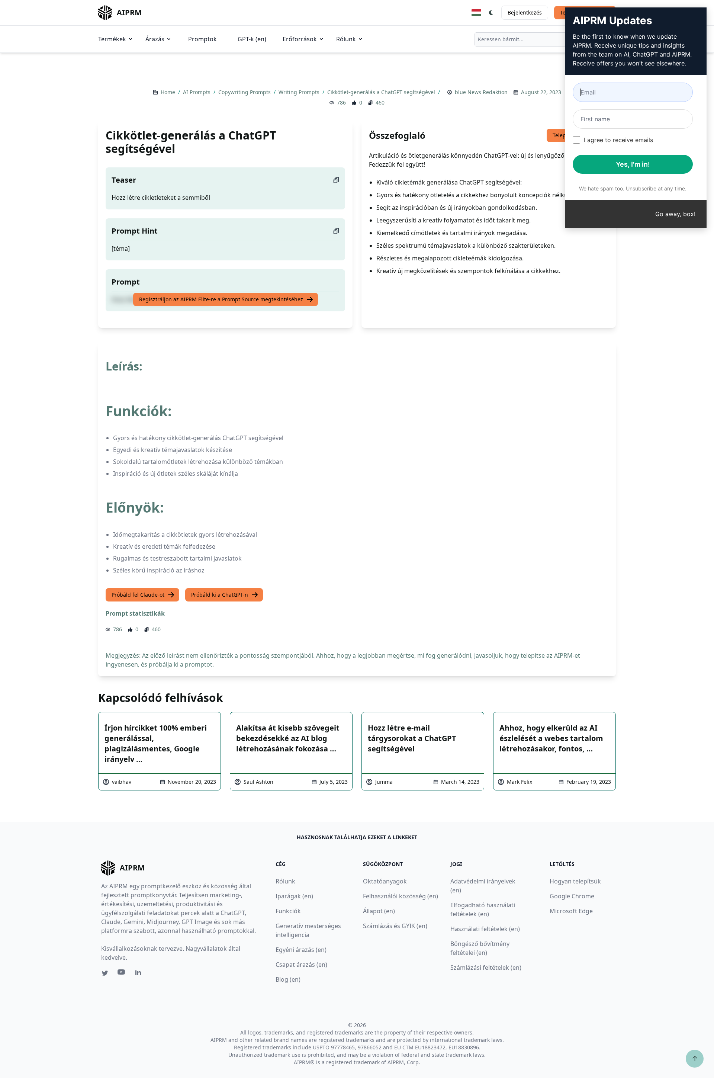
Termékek (112, 39)
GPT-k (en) (252, 39)
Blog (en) (288, 979)
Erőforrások (300, 39)
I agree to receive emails (618, 140)
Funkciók (288, 911)
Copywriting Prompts (245, 92)
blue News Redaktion (481, 92)
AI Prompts (197, 92)
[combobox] (545, 39)
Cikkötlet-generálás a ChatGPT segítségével (382, 92)
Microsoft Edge (571, 911)
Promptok (202, 39)
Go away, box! (675, 214)
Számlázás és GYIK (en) (395, 926)
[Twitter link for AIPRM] (105, 973)
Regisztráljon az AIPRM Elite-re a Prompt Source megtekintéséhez (221, 299)
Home (169, 92)
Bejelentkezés (525, 12)
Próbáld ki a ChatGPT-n (219, 594)
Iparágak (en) (294, 896)
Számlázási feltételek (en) (485, 967)
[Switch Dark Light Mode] (491, 13)
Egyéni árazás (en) (301, 950)
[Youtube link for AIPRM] (122, 973)
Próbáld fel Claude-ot (138, 594)
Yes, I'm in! (633, 164)
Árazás (154, 39)
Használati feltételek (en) (485, 929)
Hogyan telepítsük (575, 881)
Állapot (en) (379, 911)
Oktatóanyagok (385, 881)
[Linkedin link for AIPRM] (139, 973)
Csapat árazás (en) (301, 964)
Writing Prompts (300, 92)
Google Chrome (572, 896)
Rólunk (346, 39)
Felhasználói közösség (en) (400, 896)
